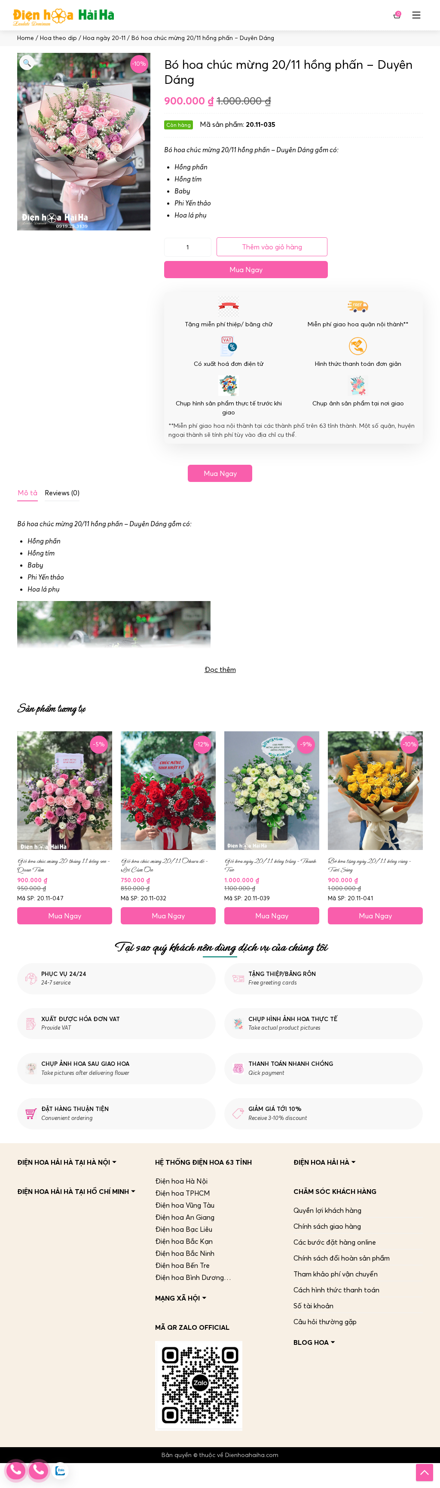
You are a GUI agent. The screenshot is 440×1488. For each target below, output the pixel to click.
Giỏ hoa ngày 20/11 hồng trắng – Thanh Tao (270, 865)
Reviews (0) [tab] (62, 492)
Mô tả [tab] (27, 492)
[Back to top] (424, 1472)
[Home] (63, 15)
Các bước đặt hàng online (334, 1242)
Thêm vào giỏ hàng (272, 246)
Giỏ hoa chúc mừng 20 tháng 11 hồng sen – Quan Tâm (63, 865)
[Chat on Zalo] (60, 1470)
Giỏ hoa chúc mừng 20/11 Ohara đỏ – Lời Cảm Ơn (164, 865)
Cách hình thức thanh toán (336, 1290)
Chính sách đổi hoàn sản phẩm (341, 1258)
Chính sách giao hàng (327, 1226)
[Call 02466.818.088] (15, 1470)
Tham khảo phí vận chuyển (335, 1274)
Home (25, 38)
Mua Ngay (246, 269)
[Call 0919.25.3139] (38, 1470)
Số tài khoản (313, 1305)
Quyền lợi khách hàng (327, 1210)
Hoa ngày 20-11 (104, 38)
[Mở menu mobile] (416, 15)
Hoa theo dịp (58, 38)
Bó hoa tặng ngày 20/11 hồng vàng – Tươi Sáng (369, 865)
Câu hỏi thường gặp (325, 1321)
